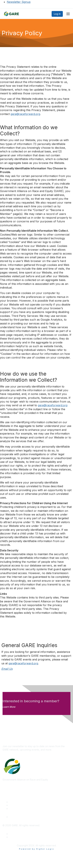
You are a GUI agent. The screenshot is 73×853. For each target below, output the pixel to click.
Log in (57, 13)
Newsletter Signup (19, 2)
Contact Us (15, 808)
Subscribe (8, 741)
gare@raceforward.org (25, 114)
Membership (16, 805)
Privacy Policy (17, 833)
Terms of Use (16, 837)
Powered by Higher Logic (36, 849)
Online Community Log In (23, 816)
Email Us (7, 668)
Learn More (9, 706)
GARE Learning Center (21, 802)
